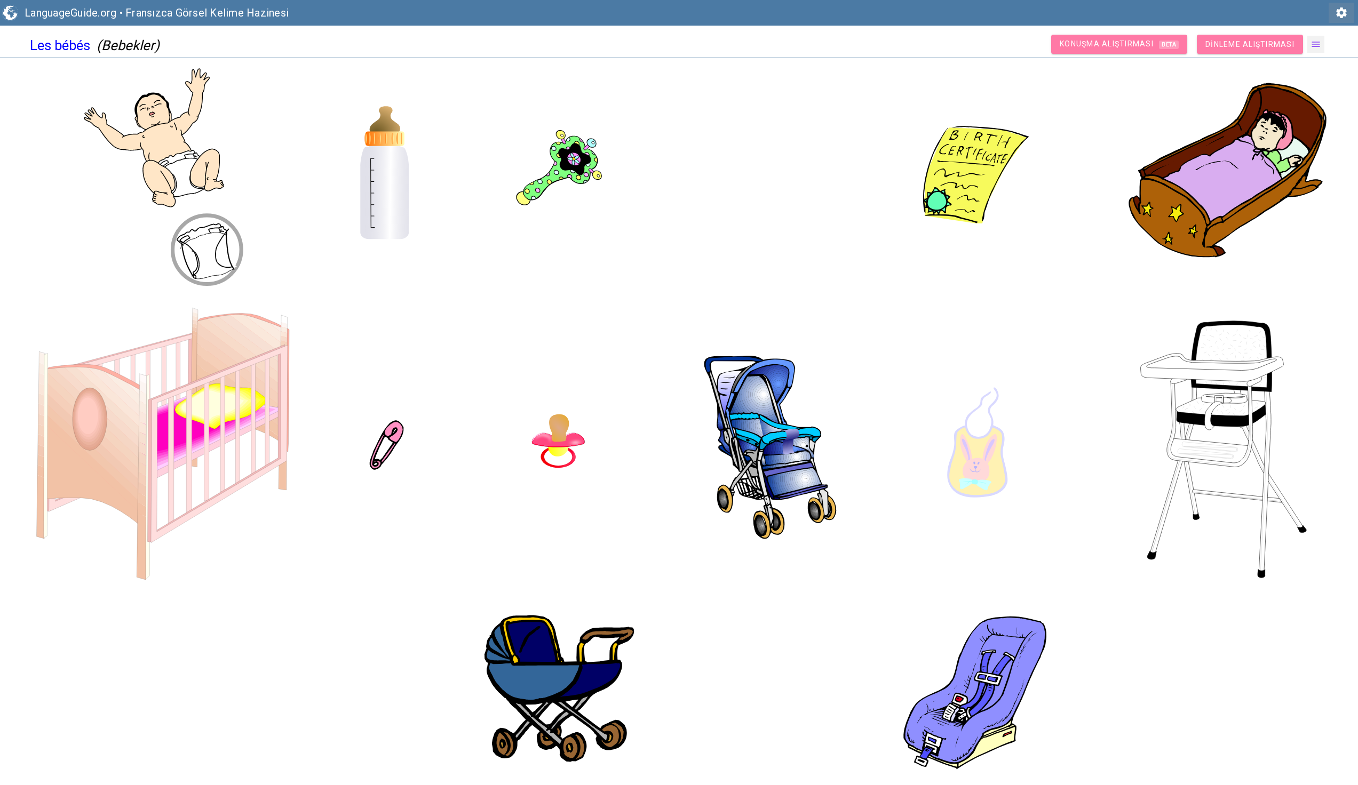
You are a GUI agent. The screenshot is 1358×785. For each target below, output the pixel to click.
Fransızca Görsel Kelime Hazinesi (207, 12)
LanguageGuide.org (70, 12)
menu (1316, 44)
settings (1341, 12)
